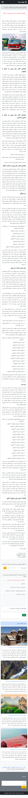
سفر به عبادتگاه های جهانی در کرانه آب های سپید (17, 647)
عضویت (24, 787)
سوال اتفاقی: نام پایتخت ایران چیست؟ (17, 608)
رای (5, 568)
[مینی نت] (22, 2)
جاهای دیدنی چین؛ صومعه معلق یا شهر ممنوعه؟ (17, 715)
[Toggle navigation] (2, 2)
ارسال (24, 615)
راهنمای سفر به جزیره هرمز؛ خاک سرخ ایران (18, 749)
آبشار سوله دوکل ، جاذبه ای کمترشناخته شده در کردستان (16, 681)
